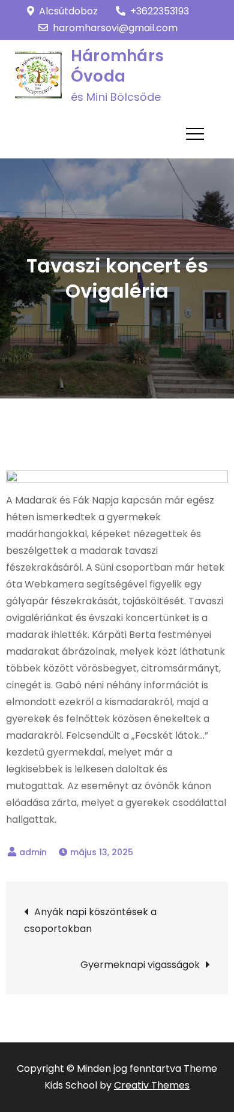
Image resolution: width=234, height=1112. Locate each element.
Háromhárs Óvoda (117, 66)
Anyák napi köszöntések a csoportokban (90, 920)
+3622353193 (159, 11)
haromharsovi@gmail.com (115, 28)
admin (33, 852)
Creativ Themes (152, 1085)
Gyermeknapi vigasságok (140, 965)
